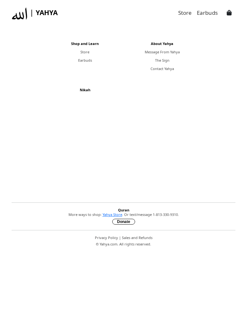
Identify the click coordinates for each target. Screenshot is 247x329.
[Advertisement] (123, 152)
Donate (123, 221)
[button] (229, 13)
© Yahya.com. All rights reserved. (123, 244)
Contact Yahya (162, 68)
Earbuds (85, 60)
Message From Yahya (162, 51)
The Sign (162, 60)
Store (84, 51)
